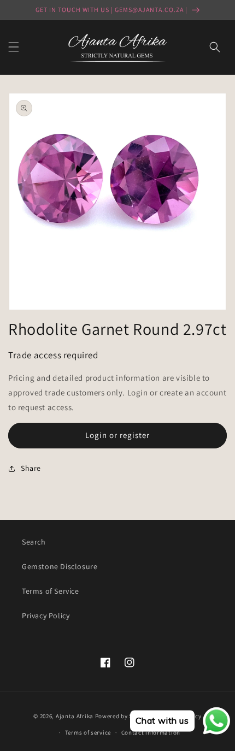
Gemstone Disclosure (59, 566)
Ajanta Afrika (74, 715)
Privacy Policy (45, 615)
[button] (14, 47)
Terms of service (88, 732)
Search (34, 542)
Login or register (117, 435)
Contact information (150, 732)
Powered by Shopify (123, 715)
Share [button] (31, 468)
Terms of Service (50, 591)
